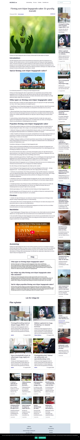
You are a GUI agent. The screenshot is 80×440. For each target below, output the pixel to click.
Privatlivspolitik (42, 437)
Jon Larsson (21, 14)
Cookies (39, 2)
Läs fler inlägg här (32, 298)
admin (12, 335)
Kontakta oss (45, 2)
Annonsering (29, 2)
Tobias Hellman (37, 335)
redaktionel (52, 14)
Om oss (35, 2)
